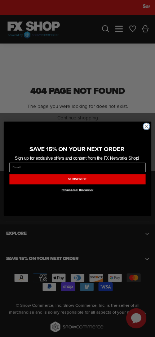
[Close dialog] (146, 126)
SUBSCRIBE (77, 179)
